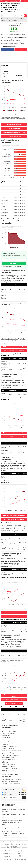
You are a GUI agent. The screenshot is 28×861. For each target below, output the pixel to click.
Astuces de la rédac (7, 794)
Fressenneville (5, 744)
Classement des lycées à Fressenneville (11, 752)
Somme (18, 3)
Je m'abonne (13, 263)
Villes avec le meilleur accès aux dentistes (15, 433)
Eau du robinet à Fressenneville (9, 770)
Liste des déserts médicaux (14, 124)
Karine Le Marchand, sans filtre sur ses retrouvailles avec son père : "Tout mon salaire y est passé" (13, 809)
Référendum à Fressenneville (9, 772)
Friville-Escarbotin (5, 20)
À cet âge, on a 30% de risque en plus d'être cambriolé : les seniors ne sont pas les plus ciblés (13, 822)
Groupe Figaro (12, 844)
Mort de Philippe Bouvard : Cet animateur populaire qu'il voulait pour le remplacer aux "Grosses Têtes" (13, 833)
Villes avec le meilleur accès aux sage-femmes (15, 695)
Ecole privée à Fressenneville (9, 764)
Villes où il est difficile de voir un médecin (14, 350)
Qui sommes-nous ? (7, 841)
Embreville (14, 20)
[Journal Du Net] (20, 851)
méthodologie (4, 40)
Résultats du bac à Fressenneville (10, 781)
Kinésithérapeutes (20, 73)
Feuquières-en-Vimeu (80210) (9, 731)
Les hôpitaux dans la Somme (14, 136)
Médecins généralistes (21, 68)
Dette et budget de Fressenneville (10, 759)
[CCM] (7, 851)
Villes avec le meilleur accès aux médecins (14, 346)
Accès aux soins (6, 68)
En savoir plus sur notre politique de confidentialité (12, 266)
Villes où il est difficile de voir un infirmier (14, 519)
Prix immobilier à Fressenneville (10, 768)
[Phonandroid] (20, 859)
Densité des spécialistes (5, 70)
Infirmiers (18, 71)
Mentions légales (5, 844)
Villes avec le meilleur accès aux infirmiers (14, 515)
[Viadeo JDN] (20, 856)
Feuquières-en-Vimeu (19, 18)
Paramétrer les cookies (16, 843)
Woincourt (9, 18)
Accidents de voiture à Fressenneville (11, 753)
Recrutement (22, 841)
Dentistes (18, 70)
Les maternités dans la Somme (14, 703)
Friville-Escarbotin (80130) (8, 733)
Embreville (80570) (6, 735)
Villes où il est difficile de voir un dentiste (14, 436)
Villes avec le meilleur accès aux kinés (14, 612)
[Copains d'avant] (7, 856)
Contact (13, 841)
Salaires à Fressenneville (8, 757)
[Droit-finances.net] (20, 853)
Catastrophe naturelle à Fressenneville (11, 750)
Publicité (17, 841)
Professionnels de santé (9, 3)
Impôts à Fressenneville (7, 761)
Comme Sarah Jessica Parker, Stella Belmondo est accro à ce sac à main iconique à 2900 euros (13, 816)
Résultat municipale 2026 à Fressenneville (12, 779)
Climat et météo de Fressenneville (10, 755)
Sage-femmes (19, 75)
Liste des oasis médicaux (14, 128)
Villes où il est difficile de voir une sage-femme (14, 699)
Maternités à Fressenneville (8, 766)
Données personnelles (6, 843)
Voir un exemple (22, 792)
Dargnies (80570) (6, 737)
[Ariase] (7, 859)
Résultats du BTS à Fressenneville (10, 785)
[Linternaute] (7, 853)
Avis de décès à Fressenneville (9, 746)
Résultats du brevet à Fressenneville (11, 783)
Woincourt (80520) (6, 730)
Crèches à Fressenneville (8, 762)
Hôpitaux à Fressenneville (8, 748)
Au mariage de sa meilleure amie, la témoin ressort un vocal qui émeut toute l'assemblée (13, 828)
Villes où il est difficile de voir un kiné (14, 616)
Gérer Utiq (24, 843)
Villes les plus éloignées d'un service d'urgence (14, 132)
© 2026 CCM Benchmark (21, 844)
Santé (4, 792)
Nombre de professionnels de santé (7, 75)
